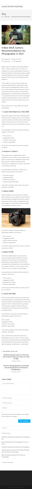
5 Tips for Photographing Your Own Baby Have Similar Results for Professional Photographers (16, 367)
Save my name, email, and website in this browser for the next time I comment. (15, 415)
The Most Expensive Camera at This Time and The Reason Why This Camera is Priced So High (16, 357)
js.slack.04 (7, 59)
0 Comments (17, 61)
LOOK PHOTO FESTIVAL (12, 6)
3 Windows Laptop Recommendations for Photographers (16, 447)
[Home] (2, 16)
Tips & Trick (7, 61)
